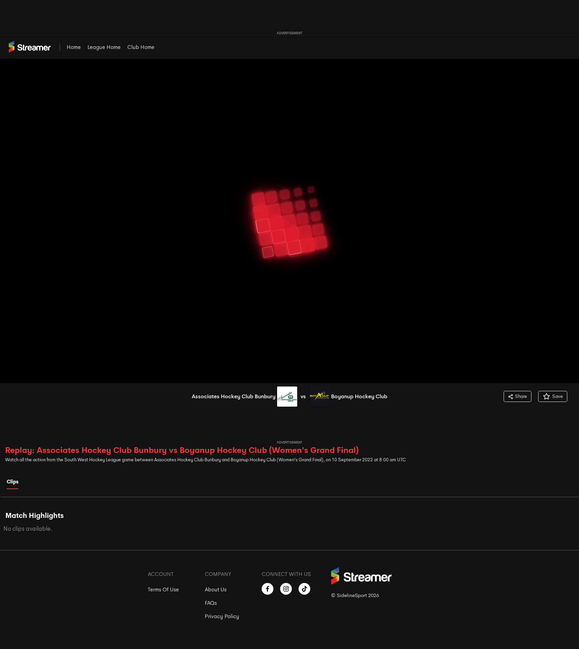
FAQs (211, 602)
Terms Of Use (163, 589)
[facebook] (267, 589)
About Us (216, 589)
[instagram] (286, 589)
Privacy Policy (222, 616)
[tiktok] (304, 589)
